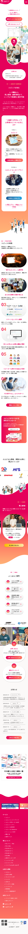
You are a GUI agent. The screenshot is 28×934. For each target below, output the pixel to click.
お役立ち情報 (8, 874)
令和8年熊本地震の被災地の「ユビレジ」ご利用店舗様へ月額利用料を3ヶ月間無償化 (13, 76)
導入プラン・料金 (9, 843)
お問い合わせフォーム (13, 657)
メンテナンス (8, 886)
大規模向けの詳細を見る (14, 198)
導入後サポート (9, 853)
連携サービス (8, 836)
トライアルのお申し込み (11, 865)
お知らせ (14, 703)
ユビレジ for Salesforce (11, 829)
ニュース (7, 879)
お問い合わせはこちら (13, 24)
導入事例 (7, 855)
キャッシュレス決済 (10, 832)
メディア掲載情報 (9, 891)
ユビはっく (8, 872)
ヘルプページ (8, 907)
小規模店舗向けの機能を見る (14, 160)
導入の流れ (8, 846)
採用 (17, 927)
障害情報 (7, 889)
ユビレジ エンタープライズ (12, 820)
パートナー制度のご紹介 (11, 898)
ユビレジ (7, 817)
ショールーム (8, 860)
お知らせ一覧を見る (14, 737)
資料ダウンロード (13, 677)
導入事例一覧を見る (14, 545)
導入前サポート (9, 848)
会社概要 (11, 927)
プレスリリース (14, 694)
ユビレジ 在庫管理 (9, 827)
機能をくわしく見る (14, 405)
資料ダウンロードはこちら (13, 19)
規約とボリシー (9, 900)
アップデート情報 (15, 711)
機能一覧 (7, 834)
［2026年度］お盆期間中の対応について (13, 722)
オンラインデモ (9, 862)
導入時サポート (9, 850)
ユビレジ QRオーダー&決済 (12, 822)
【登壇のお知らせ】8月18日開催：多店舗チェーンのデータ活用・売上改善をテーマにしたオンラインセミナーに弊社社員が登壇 (14, 707)
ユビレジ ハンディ (9, 824)
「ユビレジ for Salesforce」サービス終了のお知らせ (14, 730)
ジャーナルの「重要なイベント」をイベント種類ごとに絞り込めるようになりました (13, 715)
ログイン (7, 904)
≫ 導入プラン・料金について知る (14, 206)
